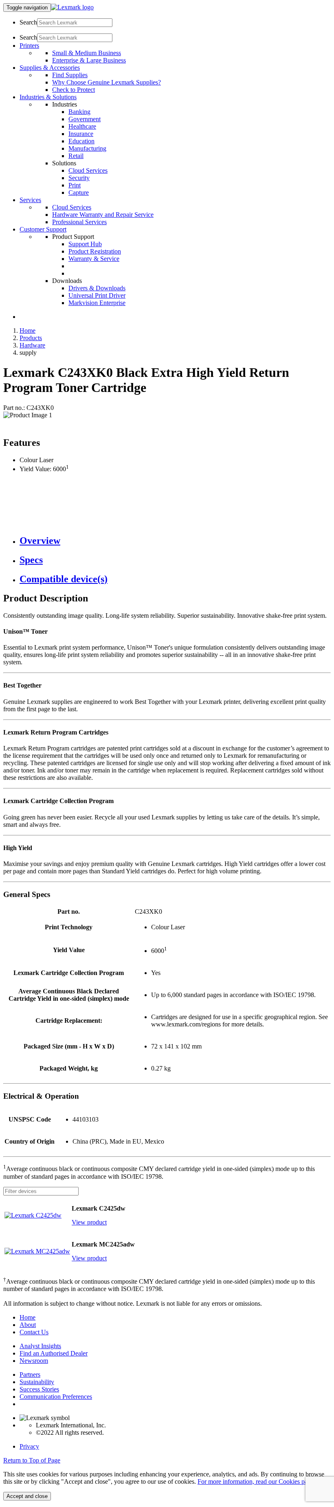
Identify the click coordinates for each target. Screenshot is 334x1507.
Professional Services (79, 221)
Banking (79, 111)
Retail (76, 155)
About (28, 1324)
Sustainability (37, 1381)
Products (31, 337)
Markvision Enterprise (96, 302)
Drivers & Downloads (96, 288)
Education (81, 141)
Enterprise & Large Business (89, 60)
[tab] (175, 540)
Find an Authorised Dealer (54, 1353)
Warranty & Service (93, 258)
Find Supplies (70, 74)
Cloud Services (88, 170)
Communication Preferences (56, 1396)
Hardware (32, 345)
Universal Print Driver (96, 295)
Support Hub (85, 243)
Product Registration (94, 251)
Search (28, 22)
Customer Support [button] (43, 229)
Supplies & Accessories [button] (50, 67)
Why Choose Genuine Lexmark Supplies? (106, 82)
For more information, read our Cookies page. (256, 1481)
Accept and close (27, 1496)
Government (84, 119)
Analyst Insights (40, 1345)
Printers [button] (29, 45)
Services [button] (30, 199)
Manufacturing (87, 148)
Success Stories (39, 1389)
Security (79, 177)
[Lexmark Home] (72, 7)
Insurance (80, 133)
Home (27, 330)
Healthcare (82, 126)
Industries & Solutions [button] (48, 96)
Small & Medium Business (86, 52)
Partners (30, 1374)
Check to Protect (73, 89)
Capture (78, 192)
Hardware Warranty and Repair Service (103, 214)
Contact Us (34, 1332)
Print (74, 185)
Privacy (29, 1446)
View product (89, 1222)
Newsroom (34, 1360)
